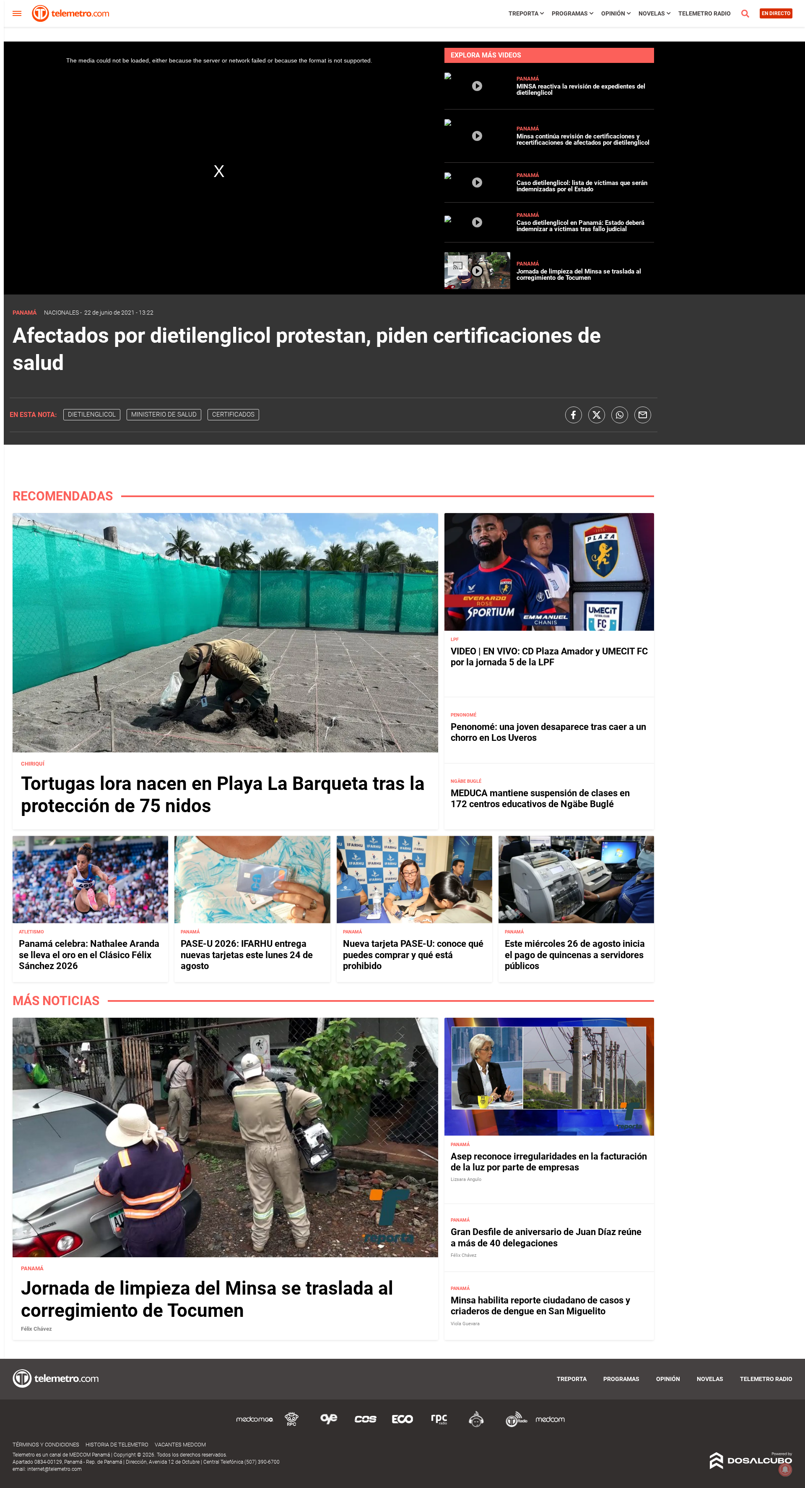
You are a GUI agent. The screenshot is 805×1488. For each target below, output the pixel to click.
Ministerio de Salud (164, 414)
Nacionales (61, 312)
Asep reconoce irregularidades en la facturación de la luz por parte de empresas (549, 1162)
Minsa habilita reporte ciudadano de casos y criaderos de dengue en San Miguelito (540, 1305)
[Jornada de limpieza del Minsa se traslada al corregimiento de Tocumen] (477, 287)
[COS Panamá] (365, 1426)
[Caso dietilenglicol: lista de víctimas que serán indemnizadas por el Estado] (477, 189)
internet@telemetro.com (54, 1469)
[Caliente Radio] (476, 1426)
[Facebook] (573, 415)
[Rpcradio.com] (439, 1426)
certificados (233, 414)
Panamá (528, 79)
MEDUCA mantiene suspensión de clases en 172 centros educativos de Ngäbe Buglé (540, 798)
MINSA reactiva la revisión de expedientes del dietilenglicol (581, 89)
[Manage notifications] (785, 1469)
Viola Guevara (465, 1323)
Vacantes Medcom (180, 1444)
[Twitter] (596, 415)
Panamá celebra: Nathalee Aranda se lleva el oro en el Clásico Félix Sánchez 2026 (89, 954)
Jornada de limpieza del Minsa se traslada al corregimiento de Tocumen (579, 274)
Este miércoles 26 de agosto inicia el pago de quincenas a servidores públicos (575, 954)
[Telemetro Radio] (513, 1426)
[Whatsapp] (619, 415)
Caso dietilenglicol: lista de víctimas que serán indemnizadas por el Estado (582, 186)
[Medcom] (550, 1426)
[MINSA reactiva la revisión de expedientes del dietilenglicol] (477, 96)
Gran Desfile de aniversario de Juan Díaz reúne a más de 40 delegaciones (546, 1237)
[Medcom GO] (254, 1426)
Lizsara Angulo (466, 1179)
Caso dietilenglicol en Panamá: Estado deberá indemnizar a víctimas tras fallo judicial (580, 226)
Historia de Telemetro (117, 1444)
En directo (776, 13)
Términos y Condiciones (46, 1444)
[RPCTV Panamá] (291, 1426)
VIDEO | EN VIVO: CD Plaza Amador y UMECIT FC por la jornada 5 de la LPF (549, 656)
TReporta (523, 13)
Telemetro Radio (704, 13)
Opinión (613, 13)
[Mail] (643, 415)
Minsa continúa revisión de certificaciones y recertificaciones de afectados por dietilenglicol (583, 139)
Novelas (652, 13)
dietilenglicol (92, 414)
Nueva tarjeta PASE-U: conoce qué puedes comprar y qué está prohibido (413, 954)
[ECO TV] (402, 1426)
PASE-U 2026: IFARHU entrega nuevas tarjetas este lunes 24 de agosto (247, 954)
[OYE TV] (328, 1426)
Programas (570, 13)
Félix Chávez (36, 1329)
